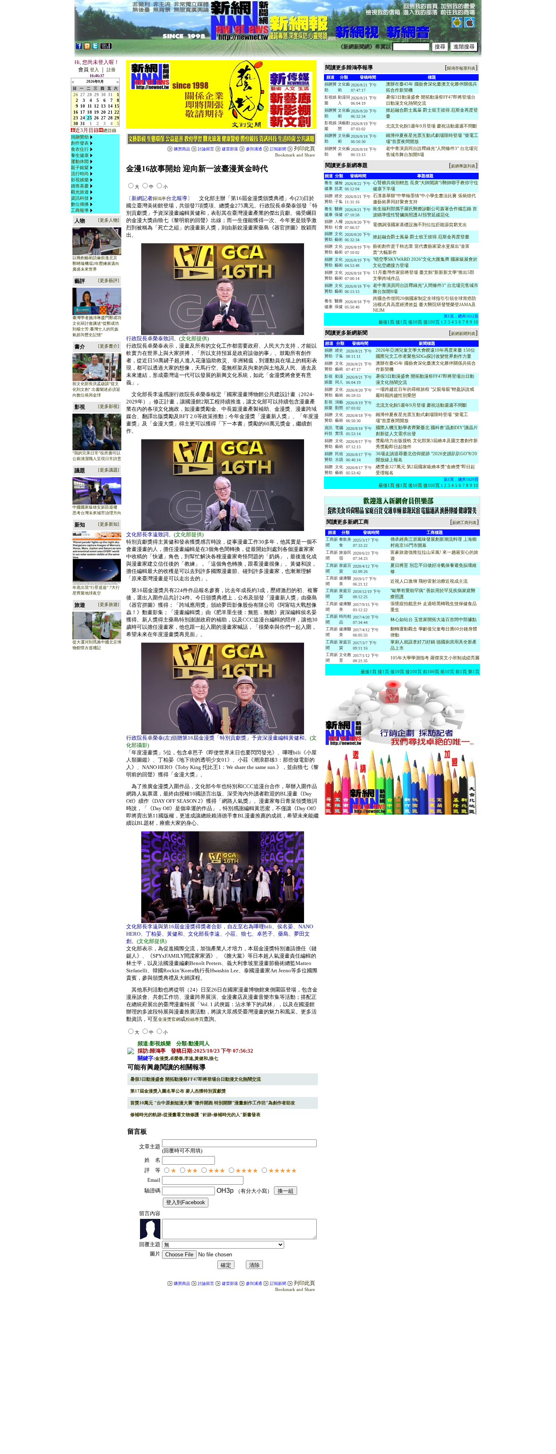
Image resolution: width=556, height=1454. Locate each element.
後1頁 (401, 321)
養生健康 (80, 155)
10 (82, 106)
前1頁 (461, 671)
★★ (192, 1170)
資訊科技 (80, 198)
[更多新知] (108, 524)
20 (103, 112)
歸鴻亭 (159, 198)
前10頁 (447, 671)
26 (75, 94)
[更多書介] (108, 346)
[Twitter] (95, 47)
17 (82, 112)
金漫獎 (162, 1058)
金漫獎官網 (169, 1019)
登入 (94, 69)
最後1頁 (386, 321)
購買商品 (182, 149)
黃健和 (201, 1058)
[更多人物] (108, 220)
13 (103, 106)
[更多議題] (108, 469)
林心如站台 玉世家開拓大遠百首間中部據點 (433, 619)
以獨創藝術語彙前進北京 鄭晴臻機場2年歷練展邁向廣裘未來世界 (95, 263)
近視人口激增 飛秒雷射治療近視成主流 (429, 581)
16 (75, 112)
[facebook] (79, 47)
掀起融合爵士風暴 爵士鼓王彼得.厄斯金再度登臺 (421, 236)
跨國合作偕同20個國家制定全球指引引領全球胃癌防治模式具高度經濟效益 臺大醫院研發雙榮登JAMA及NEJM (424, 304)
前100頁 (431, 671)
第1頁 (473, 671)
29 (96, 94)
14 (110, 106)
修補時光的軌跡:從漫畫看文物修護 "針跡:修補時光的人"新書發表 (195, 1114)
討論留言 (206, 149)
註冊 (111, 69)
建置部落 (230, 149)
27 (82, 94)
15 (116, 106)
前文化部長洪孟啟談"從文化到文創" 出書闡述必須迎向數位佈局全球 (96, 389)
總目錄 (109, 130)
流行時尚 (80, 173)
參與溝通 (254, 149)
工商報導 (80, 210)
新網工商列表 (464, 522)
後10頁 (415, 321)
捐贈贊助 (80, 136)
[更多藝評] (108, 280)
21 (110, 112)
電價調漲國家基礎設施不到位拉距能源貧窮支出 (420, 224)
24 (82, 117)
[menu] (82, 174)
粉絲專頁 (195, 1019)
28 (89, 94)
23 (75, 117)
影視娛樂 (80, 179)
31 (110, 94)
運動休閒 (80, 161)
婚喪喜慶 (80, 185)
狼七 (213, 1058)
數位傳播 (80, 204)
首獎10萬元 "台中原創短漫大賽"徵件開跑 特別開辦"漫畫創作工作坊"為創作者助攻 (212, 1102)
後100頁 (431, 321)
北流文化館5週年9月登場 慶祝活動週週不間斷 (431, 125)
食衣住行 (80, 149)
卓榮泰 (176, 1058)
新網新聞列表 (463, 333)
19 (96, 112)
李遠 (188, 1058)
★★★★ (246, 1170)
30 (103, 94)
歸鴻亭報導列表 (461, 68)
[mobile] (106, 47)
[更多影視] (108, 406)
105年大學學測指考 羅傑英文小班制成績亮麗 (434, 657)
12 (96, 106)
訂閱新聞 (278, 149)
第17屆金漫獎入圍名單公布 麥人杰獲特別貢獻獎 (178, 1090)
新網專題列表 (463, 166)
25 (89, 117)
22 (116, 112)
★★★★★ (282, 1170)
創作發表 (80, 143)
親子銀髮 (80, 167)
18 (89, 112)
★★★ (216, 1170)
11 (90, 106)
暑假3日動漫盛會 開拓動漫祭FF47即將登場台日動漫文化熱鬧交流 (195, 1079)
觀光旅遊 (80, 191)
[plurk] (87, 47)
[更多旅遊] (108, 604)
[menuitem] (82, 137)
